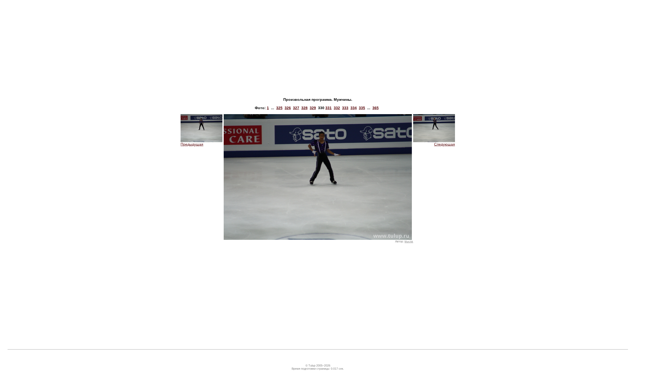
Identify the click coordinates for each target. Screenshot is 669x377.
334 (353, 108)
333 (345, 108)
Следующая (444, 144)
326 (288, 108)
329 (313, 108)
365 (375, 108)
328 (304, 108)
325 (279, 108)
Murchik (409, 241)
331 (328, 108)
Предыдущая (192, 144)
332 (337, 108)
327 (296, 108)
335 (362, 108)
